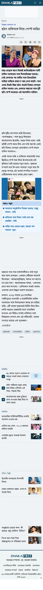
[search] (35, 2)
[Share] (21, 42)
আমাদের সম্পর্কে (11, 570)
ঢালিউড (27, 332)
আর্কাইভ (27, 570)
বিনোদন (4, 21)
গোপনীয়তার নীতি (9, 565)
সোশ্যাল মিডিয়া (17, 332)
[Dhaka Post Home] (21, 556)
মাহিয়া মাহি (6, 332)
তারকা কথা (37, 332)
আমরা (20, 570)
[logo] (12, 2)
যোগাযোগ (36, 565)
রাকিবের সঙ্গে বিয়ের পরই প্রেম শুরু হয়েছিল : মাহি (19, 219)
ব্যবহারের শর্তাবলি (24, 565)
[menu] (39, 2)
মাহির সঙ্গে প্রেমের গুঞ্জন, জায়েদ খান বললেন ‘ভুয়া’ (20, 228)
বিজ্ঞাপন (35, 570)
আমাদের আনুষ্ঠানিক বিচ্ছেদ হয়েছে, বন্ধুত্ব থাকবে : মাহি (22, 210)
